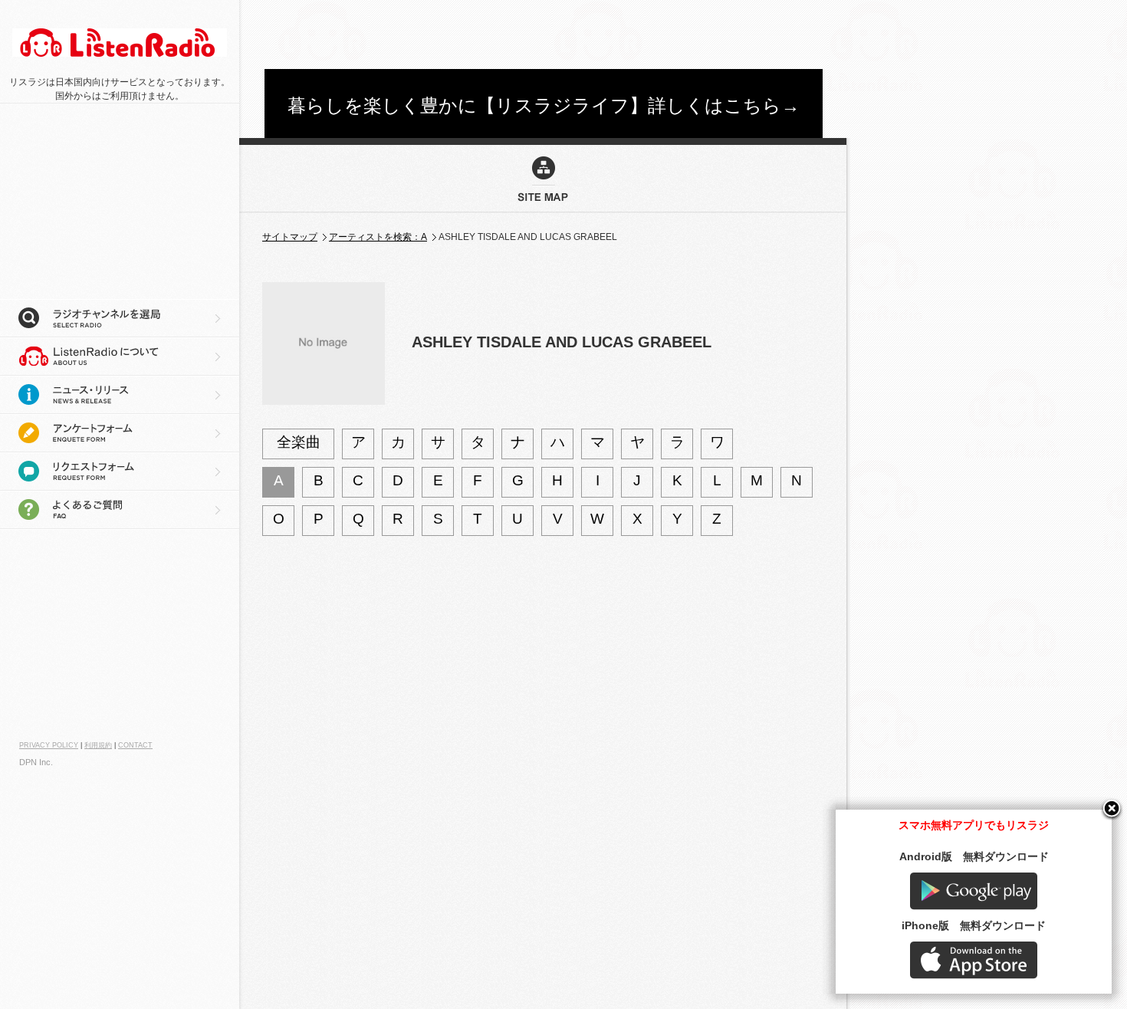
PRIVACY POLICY (48, 745)
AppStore (973, 960)
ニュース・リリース (119, 394)
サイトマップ (289, 237)
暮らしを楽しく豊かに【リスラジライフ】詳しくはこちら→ (544, 105)
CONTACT (135, 745)
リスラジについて (119, 356)
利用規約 (98, 745)
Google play (973, 891)
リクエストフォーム (119, 471)
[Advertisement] (543, 34)
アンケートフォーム (119, 433)
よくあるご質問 (119, 509)
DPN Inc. (36, 762)
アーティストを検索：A (378, 237)
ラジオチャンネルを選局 (119, 318)
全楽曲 (298, 442)
